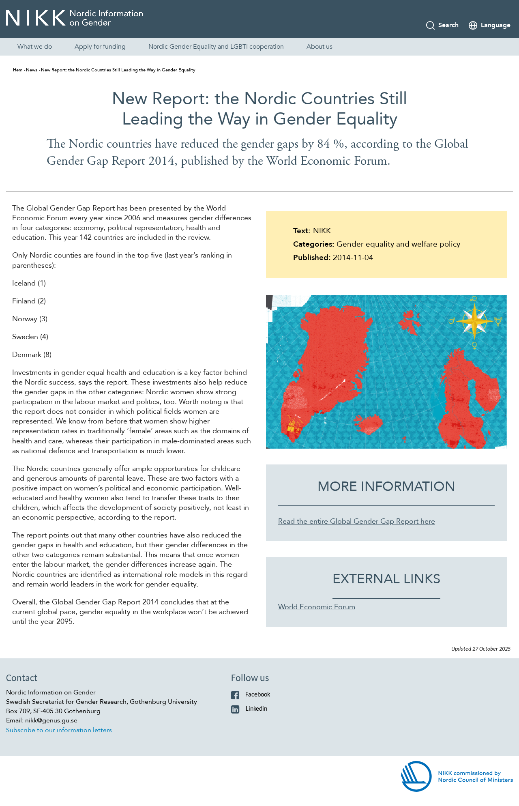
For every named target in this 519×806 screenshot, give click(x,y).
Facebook (257, 695)
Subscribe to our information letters (59, 730)
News (31, 70)
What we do (34, 46)
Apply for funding (100, 46)
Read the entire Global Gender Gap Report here (356, 521)
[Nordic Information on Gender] (74, 20)
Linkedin (256, 709)
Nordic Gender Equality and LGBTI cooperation (216, 46)
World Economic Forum (316, 607)
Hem (17, 70)
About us (319, 46)
